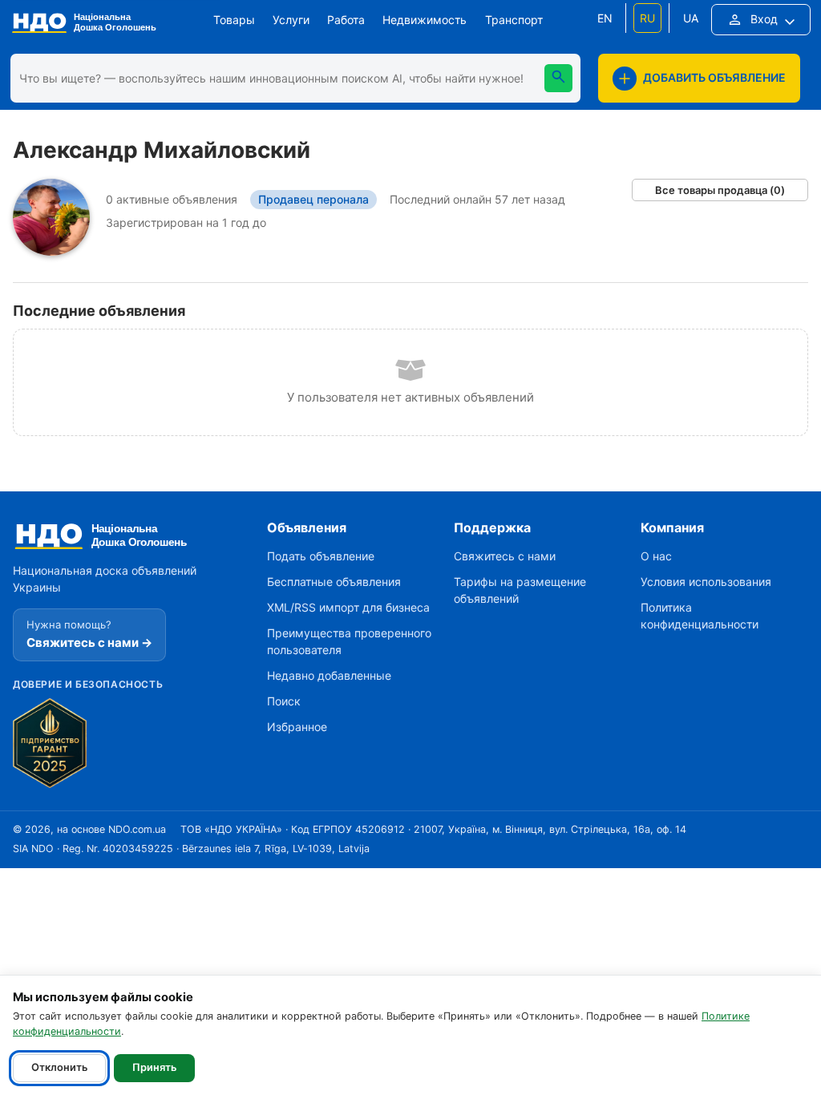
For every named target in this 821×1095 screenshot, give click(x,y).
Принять (154, 1067)
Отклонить (59, 1067)
